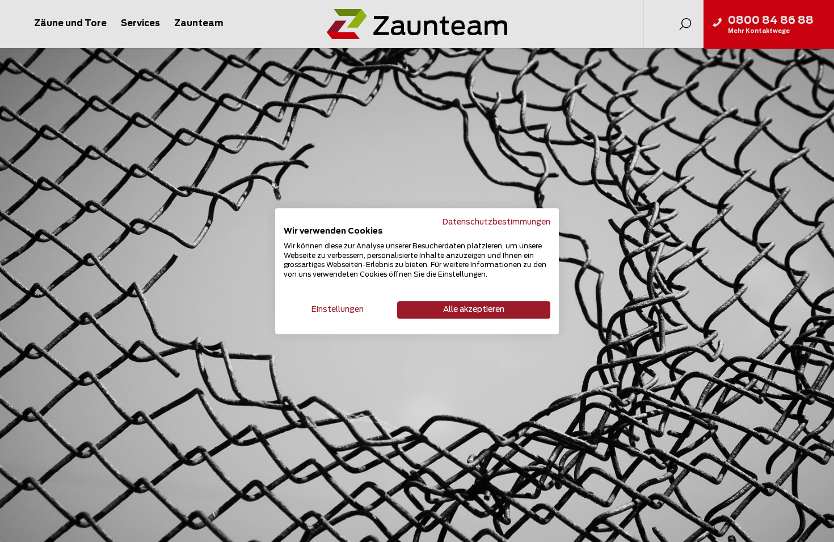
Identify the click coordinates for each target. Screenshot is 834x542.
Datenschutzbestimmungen (496, 222)
